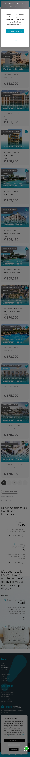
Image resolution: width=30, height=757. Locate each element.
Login (15, 41)
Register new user (16, 31)
